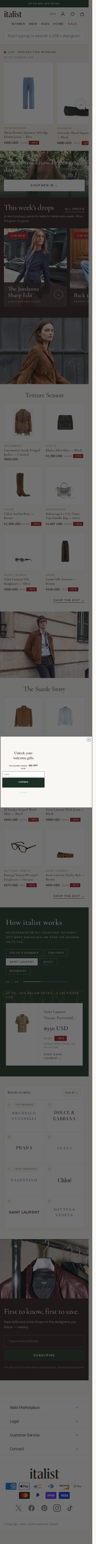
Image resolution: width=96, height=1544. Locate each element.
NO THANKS (23, 793)
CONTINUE (23, 782)
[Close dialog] (89, 740)
